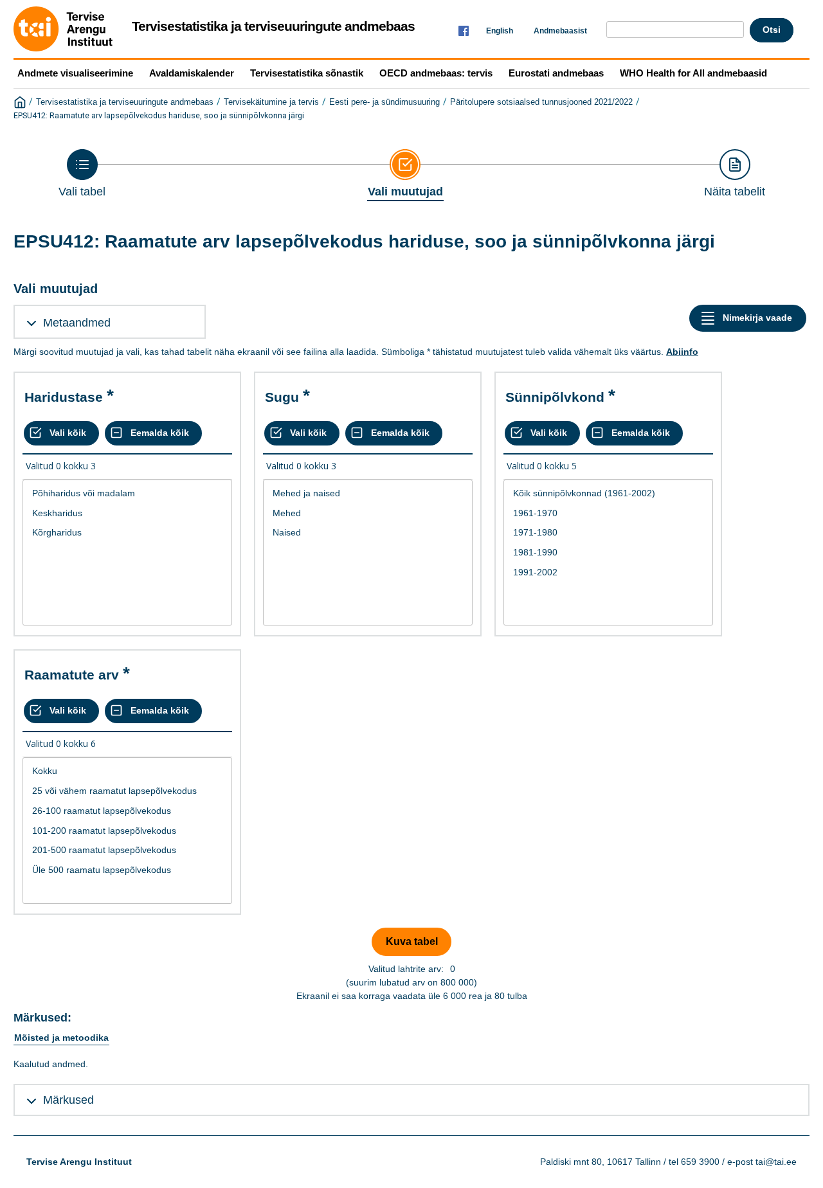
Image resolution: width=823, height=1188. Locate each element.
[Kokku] (127, 771)
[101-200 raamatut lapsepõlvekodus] (127, 831)
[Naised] (368, 533)
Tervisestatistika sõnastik (306, 73)
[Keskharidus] (127, 513)
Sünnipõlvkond (554, 397)
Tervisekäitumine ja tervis (271, 102)
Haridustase (63, 397)
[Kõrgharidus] (127, 533)
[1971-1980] (608, 533)
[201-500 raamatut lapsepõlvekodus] (127, 850)
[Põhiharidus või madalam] (127, 493)
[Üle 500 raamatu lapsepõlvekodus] (127, 870)
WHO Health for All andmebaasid (693, 73)
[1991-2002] (608, 572)
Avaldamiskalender (191, 73)
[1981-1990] (608, 552)
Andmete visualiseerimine (75, 73)
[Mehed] (368, 513)
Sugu (282, 397)
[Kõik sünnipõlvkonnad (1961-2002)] (608, 493)
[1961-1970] (608, 513)
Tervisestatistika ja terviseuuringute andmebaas (124, 102)
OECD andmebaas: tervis (436, 73)
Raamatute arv (71, 674)
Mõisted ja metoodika (61, 1037)
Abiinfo (682, 351)
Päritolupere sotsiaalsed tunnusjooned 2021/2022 (541, 102)
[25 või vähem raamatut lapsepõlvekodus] (127, 791)
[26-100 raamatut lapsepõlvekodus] (127, 811)
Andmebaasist (560, 30)
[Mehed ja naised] (368, 493)
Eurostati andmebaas (556, 73)
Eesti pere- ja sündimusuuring (384, 102)
